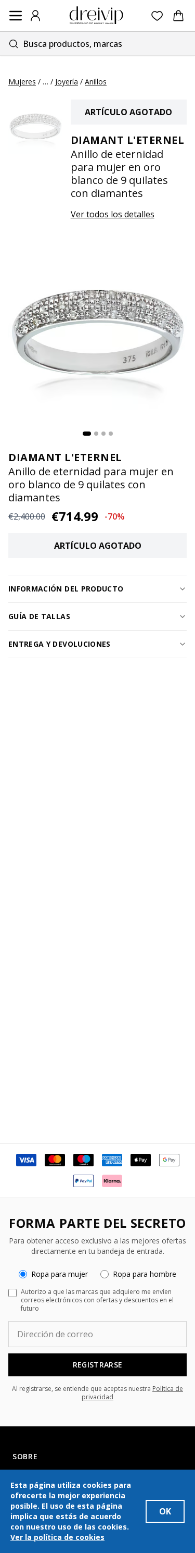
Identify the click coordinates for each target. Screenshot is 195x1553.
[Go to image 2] (96, 434)
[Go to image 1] (87, 434)
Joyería (66, 82)
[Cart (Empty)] (178, 15)
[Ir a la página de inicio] (96, 15)
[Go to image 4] (111, 434)
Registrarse (98, 1365)
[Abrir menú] (15, 15)
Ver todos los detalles (112, 214)
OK (165, 1511)
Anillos (96, 82)
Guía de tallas (39, 616)
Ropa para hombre (144, 1274)
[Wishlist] (157, 16)
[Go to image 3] (103, 434)
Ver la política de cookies (57, 1537)
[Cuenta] (35, 15)
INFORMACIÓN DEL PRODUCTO (65, 589)
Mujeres (22, 82)
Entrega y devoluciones (59, 644)
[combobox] (97, 43)
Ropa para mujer (59, 1274)
